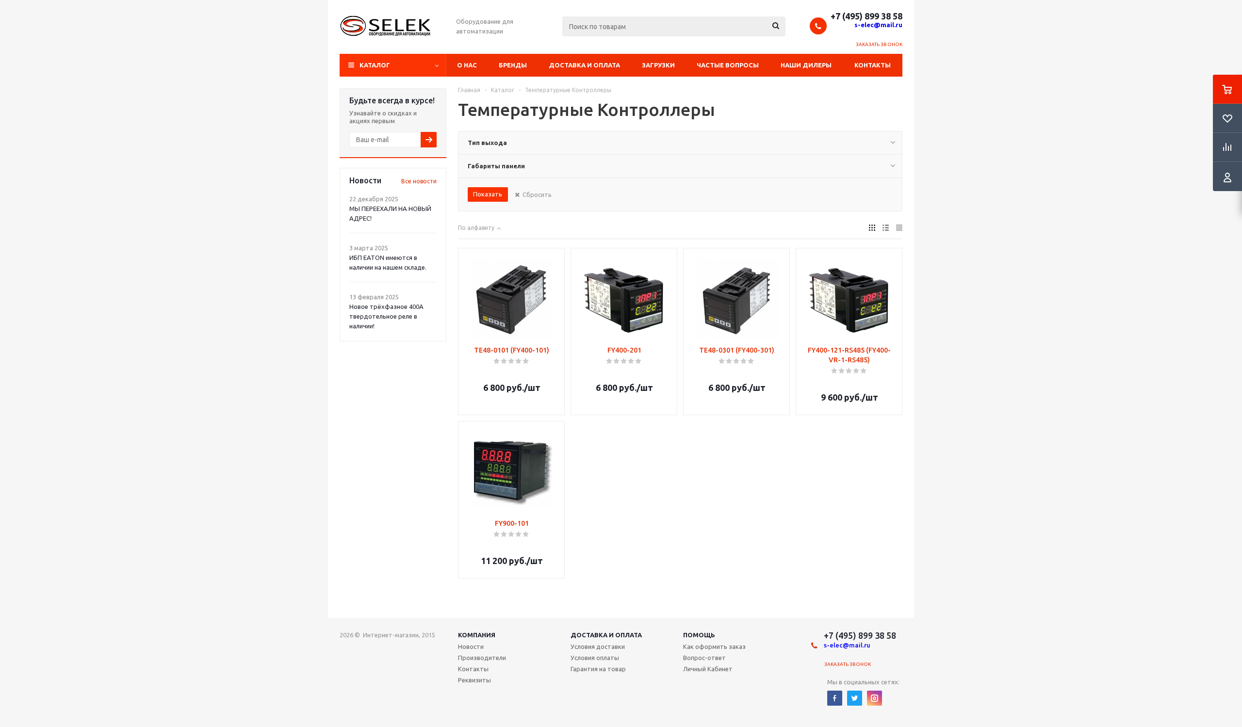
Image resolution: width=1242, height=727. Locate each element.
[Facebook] (834, 698)
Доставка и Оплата (606, 634)
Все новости (419, 181)
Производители (482, 657)
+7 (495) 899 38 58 (866, 16)
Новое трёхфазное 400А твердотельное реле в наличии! (386, 316)
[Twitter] (854, 698)
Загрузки (658, 65)
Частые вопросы (728, 65)
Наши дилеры (806, 65)
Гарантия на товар (598, 668)
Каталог (375, 65)
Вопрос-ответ (704, 657)
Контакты (872, 65)
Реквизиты (474, 680)
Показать (487, 194)
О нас (467, 65)
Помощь (699, 634)
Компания (476, 634)
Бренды (513, 65)
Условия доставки (598, 646)
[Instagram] (874, 698)
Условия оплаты (595, 657)
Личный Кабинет (708, 668)
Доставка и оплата (584, 65)
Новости (471, 646)
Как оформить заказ (714, 646)
